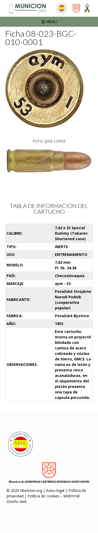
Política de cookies (43, 495)
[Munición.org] (49, 8)
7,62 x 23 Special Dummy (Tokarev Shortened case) (71, 233)
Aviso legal (55, 490)
